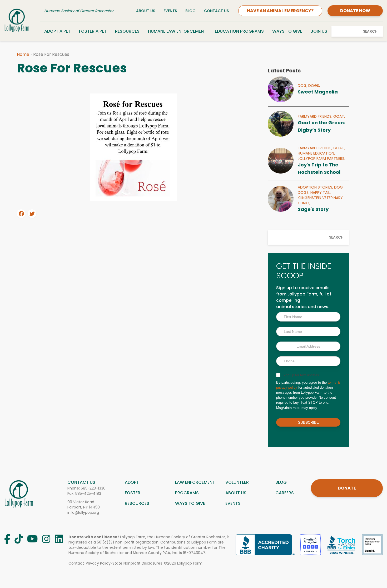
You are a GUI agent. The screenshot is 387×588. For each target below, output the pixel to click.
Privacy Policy (98, 563)
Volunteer (237, 482)
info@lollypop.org (83, 512)
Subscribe (308, 422)
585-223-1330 (93, 488)
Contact (76, 563)
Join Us (319, 31)
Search (370, 31)
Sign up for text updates (300, 375)
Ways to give (190, 503)
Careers (284, 493)
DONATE (347, 488)
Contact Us (216, 10)
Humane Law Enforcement (177, 31)
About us (235, 493)
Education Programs (239, 31)
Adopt (132, 482)
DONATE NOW (355, 11)
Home (23, 54)
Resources (127, 31)
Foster (132, 493)
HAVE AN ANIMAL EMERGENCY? (280, 11)
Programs (187, 493)
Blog (190, 10)
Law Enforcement (195, 482)
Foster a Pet (93, 31)
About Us (145, 10)
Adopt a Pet (57, 31)
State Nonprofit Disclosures (137, 563)
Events (170, 10)
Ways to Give (287, 31)
